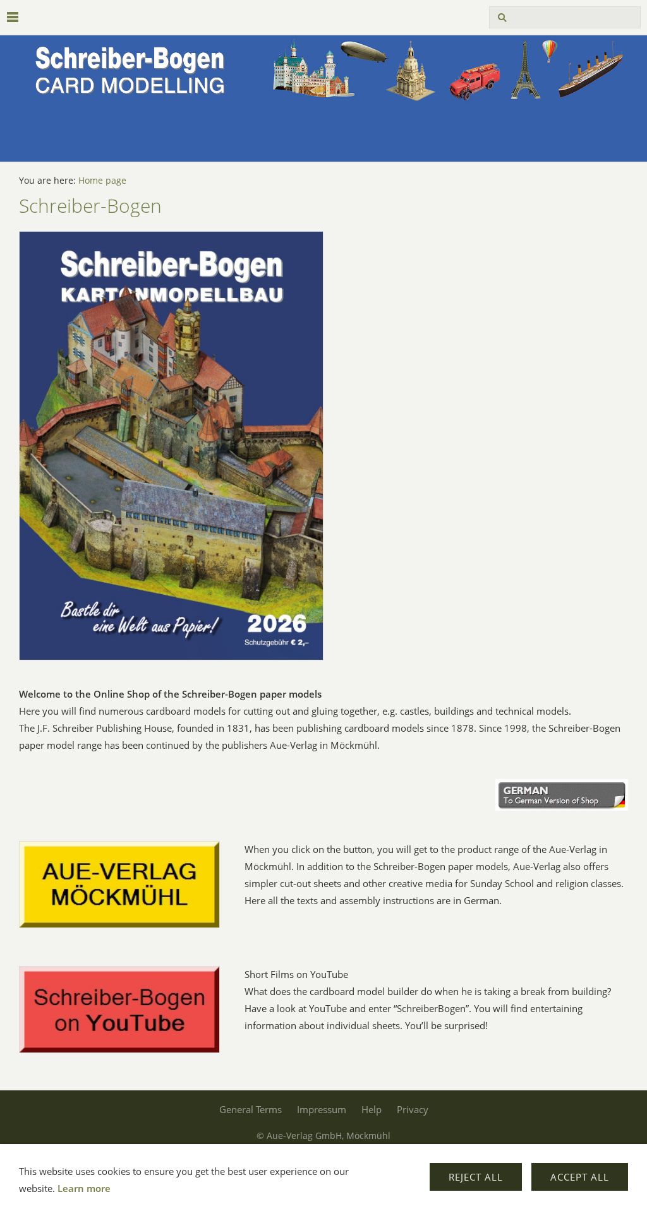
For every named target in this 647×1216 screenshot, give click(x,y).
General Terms (250, 1109)
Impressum (321, 1109)
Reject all (476, 1177)
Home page (102, 180)
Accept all (579, 1177)
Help (371, 1109)
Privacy (412, 1109)
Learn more (84, 1188)
